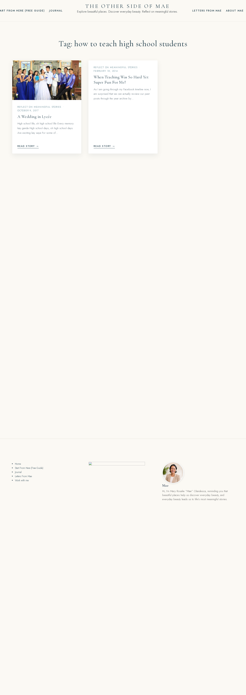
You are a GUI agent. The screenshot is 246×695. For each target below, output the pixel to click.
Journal (55, 10)
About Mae (234, 10)
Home (18, 464)
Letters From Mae (207, 10)
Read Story (28, 146)
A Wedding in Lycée (34, 116)
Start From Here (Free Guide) (29, 468)
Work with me (22, 480)
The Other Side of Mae (127, 6)
